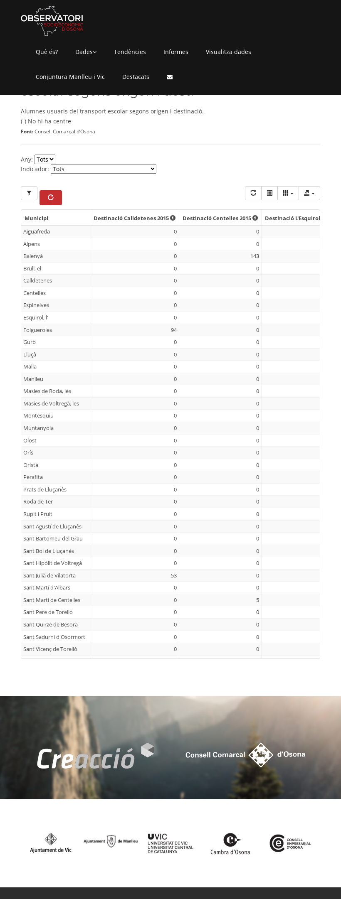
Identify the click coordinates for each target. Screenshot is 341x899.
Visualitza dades (228, 52)
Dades (84, 52)
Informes (175, 52)
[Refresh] (253, 193)
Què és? (47, 52)
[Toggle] (269, 193)
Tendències (130, 52)
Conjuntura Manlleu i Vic (70, 77)
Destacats (135, 77)
